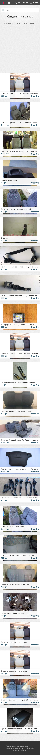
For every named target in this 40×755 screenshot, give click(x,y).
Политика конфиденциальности (17, 746)
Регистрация (23, 2)
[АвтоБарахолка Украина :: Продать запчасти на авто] (3, 2)
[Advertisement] (20, 48)
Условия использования (14, 748)
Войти (35, 2)
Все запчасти (8, 23)
